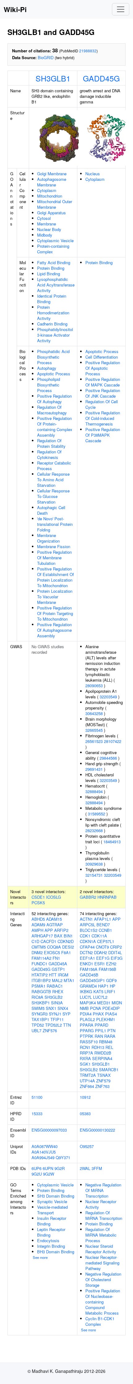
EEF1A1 (87, 958)
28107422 (112, 741)
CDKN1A (88, 941)
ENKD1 (86, 964)
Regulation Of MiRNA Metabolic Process (101, 1234)
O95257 (87, 1146)
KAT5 (98, 991)
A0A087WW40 (45, 1146)
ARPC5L (87, 925)
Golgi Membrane (51, 174)
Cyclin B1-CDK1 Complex (99, 1321)
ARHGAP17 (42, 936)
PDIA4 (86, 1014)
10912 (85, 1097)
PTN (111, 1030)
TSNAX (104, 1075)
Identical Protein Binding (51, 298)
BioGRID (46, 57)
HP (112, 986)
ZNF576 (50, 1030)
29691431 (94, 769)
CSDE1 (38, 897)
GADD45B (89, 975)
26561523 (94, 741)
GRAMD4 (88, 986)
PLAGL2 (87, 1019)
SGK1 (85, 1064)
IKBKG (86, 991)
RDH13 (98, 1047)
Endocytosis (48, 1240)
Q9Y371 (63, 1157)
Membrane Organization (48, 538)
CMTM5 (39, 947)
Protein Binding (50, 268)
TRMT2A (88, 1075)
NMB (84, 1008)
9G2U (37, 1174)
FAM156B (107, 969)
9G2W (48, 1174)
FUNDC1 (39, 964)
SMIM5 (38, 1008)
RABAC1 (55, 986)
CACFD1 (48, 941)
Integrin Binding (51, 1246)
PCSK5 (38, 903)
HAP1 (103, 986)
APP (49, 930)
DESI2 (68, 947)
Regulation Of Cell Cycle (101, 404)
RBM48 (105, 1042)
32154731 (94, 875)
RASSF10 (89, 1042)
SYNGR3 (40, 1014)
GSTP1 (58, 969)
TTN (67, 1025)
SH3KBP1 (41, 1003)
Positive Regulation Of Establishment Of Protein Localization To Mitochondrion (55, 577)
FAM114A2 (41, 958)
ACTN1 (86, 919)
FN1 (56, 958)
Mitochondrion (49, 196)
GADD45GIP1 (92, 980)
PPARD (101, 1025)
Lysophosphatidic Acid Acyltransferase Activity (56, 284)
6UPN (48, 1168)
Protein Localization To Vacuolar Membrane (54, 596)
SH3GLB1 (53, 78)
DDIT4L (115, 952)
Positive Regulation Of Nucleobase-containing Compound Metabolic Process (102, 1302)
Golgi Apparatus (51, 213)
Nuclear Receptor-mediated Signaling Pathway (102, 1262)
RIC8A (37, 997)
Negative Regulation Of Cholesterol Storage (103, 1279)
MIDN (117, 1003)
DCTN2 (86, 952)
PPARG (87, 1030)
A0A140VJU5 (44, 1152)
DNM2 (37, 952)
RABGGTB (41, 991)
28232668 (94, 830)
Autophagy (46, 368)
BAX (58, 936)
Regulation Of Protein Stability (51, 443)
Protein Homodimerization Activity (53, 312)
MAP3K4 (88, 1003)
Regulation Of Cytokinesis (49, 454)
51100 (37, 1097)
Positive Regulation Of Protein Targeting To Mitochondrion (55, 613)
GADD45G (101, 78)
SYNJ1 (55, 1014)
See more (40, 1257)
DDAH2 (100, 952)
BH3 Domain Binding (55, 1252)
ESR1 (99, 964)
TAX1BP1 (40, 1019)
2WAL (85, 1168)
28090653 (94, 685)
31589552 (96, 814)
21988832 (88, 50)
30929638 (94, 864)
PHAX (98, 1014)
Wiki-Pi (15, 9)
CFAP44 (87, 947)
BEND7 (103, 925)
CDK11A (99, 936)
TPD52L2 (53, 1025)
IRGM (63, 975)
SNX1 (51, 1008)
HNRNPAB (107, 897)
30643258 (94, 713)
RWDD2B (102, 1053)
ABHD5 (38, 919)
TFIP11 (57, 1019)
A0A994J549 (43, 1157)
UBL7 (36, 1030)
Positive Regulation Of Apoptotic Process (102, 368)
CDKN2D (66, 941)
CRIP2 (116, 947)
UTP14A (87, 1081)
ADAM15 (54, 919)
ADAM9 (38, 925)
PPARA (86, 1025)
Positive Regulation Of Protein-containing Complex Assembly (54, 426)
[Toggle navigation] (120, 9)
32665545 (94, 730)
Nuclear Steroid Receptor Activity (100, 1249)
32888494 (94, 791)
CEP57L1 (105, 941)
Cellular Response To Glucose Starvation (53, 496)
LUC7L (86, 997)
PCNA (95, 1008)
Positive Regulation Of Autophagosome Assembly (54, 630)
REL (109, 1047)
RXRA (85, 1058)
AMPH (37, 930)
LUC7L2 (100, 997)
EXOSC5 (52, 952)
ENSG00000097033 (49, 1130)
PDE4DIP (111, 1008)
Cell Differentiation (101, 357)
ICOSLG (53, 897)
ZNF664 (87, 1086)
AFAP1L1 (102, 919)
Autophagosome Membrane (51, 182)
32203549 (108, 697)
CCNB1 (105, 930)
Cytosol (44, 218)
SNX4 (63, 1008)
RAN (99, 1036)
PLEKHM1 (105, 1019)
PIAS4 (111, 1014)
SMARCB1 (108, 1069)
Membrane (46, 224)
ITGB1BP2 (41, 980)
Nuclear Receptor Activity (100, 1204)
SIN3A (57, 1003)
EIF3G (116, 958)
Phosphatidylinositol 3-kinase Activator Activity (55, 334)
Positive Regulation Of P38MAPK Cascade (102, 434)
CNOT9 (102, 947)
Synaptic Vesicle (52, 1201)
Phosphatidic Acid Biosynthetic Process (53, 356)
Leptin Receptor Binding (51, 1232)
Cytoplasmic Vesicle (55, 240)
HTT (53, 975)
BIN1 (68, 936)
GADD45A (58, 964)
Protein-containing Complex (53, 249)
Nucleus (92, 174)
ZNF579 (103, 1081)
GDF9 (111, 980)
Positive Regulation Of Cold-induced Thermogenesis (102, 418)
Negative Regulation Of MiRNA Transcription (103, 1190)
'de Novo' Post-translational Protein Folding (55, 524)
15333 (37, 1113)
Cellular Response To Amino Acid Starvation (53, 479)
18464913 (112, 842)
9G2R (59, 1168)
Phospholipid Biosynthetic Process (48, 384)
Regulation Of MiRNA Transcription (103, 1215)
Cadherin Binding (52, 324)
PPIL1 (100, 1030)
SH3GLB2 (53, 997)
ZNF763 (102, 1086)
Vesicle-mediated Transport (52, 1210)
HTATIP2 (40, 975)
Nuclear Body (49, 229)
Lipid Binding (48, 274)
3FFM (97, 1168)
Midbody (44, 235)
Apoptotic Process (53, 374)
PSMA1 (38, 986)
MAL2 (57, 980)
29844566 (108, 758)
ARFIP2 (61, 930)
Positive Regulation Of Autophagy (54, 398)
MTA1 (69, 980)
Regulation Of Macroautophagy (52, 410)
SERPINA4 (102, 1058)
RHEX (57, 991)
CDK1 (85, 936)
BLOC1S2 (88, 930)
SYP (66, 1014)
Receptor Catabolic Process (54, 465)
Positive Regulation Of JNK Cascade (102, 393)
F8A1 (66, 952)
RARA (109, 1036)
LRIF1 (110, 991)
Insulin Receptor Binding (51, 1221)
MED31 (103, 1003)
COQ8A (54, 947)
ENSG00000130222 (97, 1130)
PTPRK (86, 1036)
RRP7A (86, 1053)
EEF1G (102, 958)
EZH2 (111, 964)
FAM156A (88, 969)
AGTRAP (54, 925)
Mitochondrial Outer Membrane (54, 204)
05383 (85, 1113)
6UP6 (36, 1168)
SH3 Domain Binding (55, 1196)
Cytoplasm (46, 190)
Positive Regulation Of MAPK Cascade (102, 382)
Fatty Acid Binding (53, 262)
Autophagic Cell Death (51, 510)
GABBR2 (88, 897)
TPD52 (38, 1025)
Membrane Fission (53, 546)
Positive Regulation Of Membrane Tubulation (54, 557)
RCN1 (85, 1047)
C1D (35, 941)
